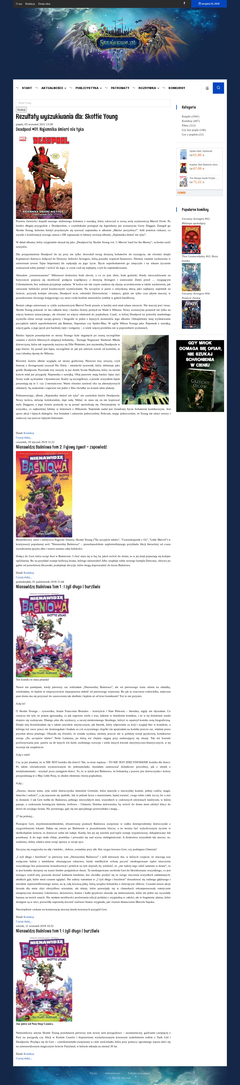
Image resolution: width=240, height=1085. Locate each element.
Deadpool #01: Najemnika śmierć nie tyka (50, 129)
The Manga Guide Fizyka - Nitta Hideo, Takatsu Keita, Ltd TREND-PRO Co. (205, 178)
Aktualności (52, 88)
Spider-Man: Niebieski (201, 151)
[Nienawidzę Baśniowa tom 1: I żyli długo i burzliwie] (44, 977)
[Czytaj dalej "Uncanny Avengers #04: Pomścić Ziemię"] (191, 314)
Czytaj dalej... (24, 437)
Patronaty (120, 88)
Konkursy (177, 88)
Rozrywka (147, 88)
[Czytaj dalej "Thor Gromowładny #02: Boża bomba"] (191, 276)
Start (27, 88)
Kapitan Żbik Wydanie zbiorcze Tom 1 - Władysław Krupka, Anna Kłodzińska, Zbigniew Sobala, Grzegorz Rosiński (205, 164)
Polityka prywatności (139, 1073)
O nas (19, 3)
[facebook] (184, 3)
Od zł (197, 155)
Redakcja (30, 3)
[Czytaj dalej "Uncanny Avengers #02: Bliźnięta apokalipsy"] (191, 239)
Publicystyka (87, 88)
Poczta (93, 1073)
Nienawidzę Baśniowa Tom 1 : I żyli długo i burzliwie (58, 586)
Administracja (112, 1073)
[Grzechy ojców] (200, 375)
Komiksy (29, 433)
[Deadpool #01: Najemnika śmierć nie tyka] (44, 175)
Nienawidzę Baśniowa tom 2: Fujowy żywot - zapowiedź (61, 447)
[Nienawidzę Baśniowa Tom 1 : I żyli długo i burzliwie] (44, 633)
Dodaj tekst (44, 3)
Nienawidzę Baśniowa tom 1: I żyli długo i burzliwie (57, 931)
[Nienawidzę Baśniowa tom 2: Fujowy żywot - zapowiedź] (44, 494)
